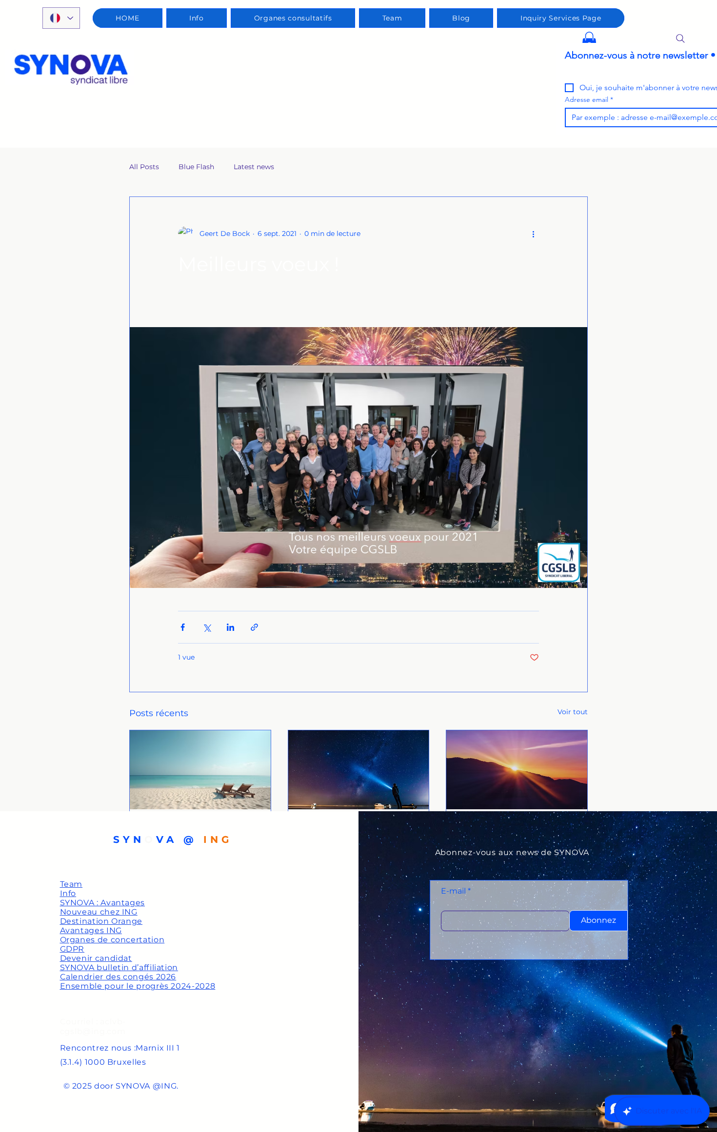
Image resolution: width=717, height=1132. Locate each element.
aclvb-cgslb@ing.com (93, 1026)
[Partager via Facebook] (182, 627)
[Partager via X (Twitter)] (206, 627)
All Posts (144, 166)
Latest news (254, 166)
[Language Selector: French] (61, 18)
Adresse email (589, 100)
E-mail (453, 891)
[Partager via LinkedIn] (230, 627)
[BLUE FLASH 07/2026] (200, 769)
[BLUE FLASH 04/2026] (516, 769)
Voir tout (573, 711)
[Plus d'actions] (533, 234)
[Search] (680, 38)
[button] (589, 42)
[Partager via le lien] (254, 627)
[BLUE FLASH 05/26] (358, 769)
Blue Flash (196, 166)
